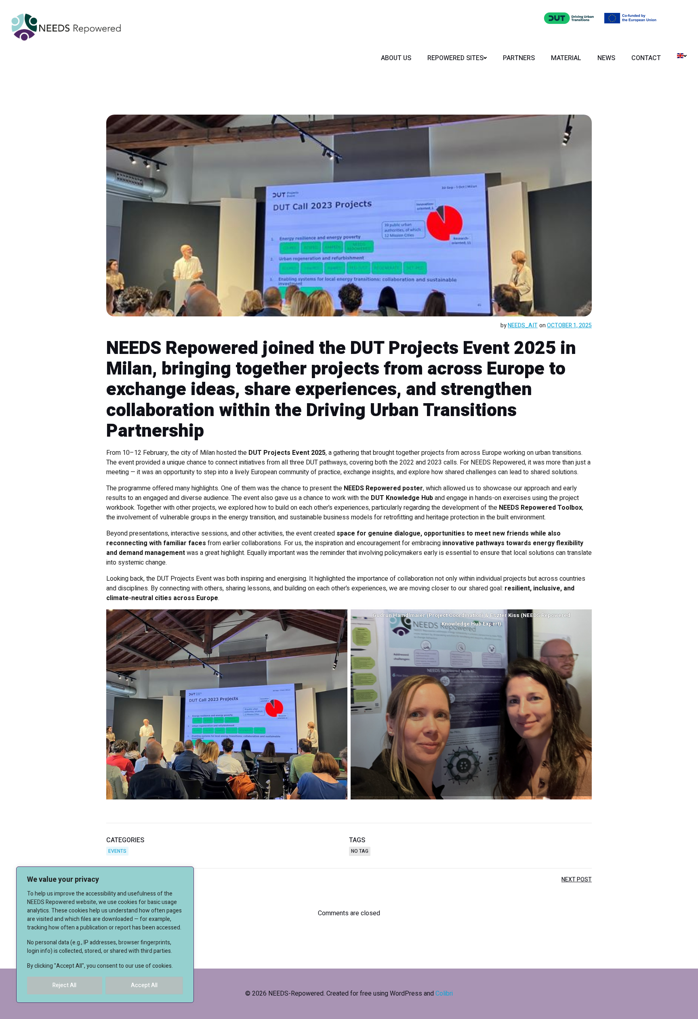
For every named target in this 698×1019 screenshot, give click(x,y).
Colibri (444, 993)
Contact (646, 58)
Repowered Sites (455, 58)
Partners (519, 58)
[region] (105, 934)
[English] (682, 56)
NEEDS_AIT (523, 325)
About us (396, 58)
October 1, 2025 (569, 325)
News (606, 58)
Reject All (64, 985)
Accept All (144, 985)
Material (566, 58)
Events (117, 851)
